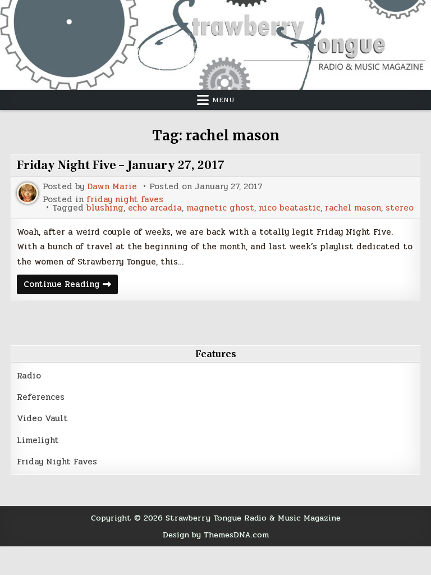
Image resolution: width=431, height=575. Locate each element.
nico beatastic (289, 208)
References (41, 397)
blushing (104, 208)
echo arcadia (155, 208)
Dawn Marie (112, 186)
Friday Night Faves (57, 461)
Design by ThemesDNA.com (216, 534)
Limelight (38, 440)
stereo (400, 208)
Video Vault (42, 418)
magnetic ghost (220, 208)
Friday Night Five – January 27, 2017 (120, 165)
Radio (29, 375)
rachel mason (353, 208)
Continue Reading (71, 285)
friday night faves (124, 199)
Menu (223, 99)
